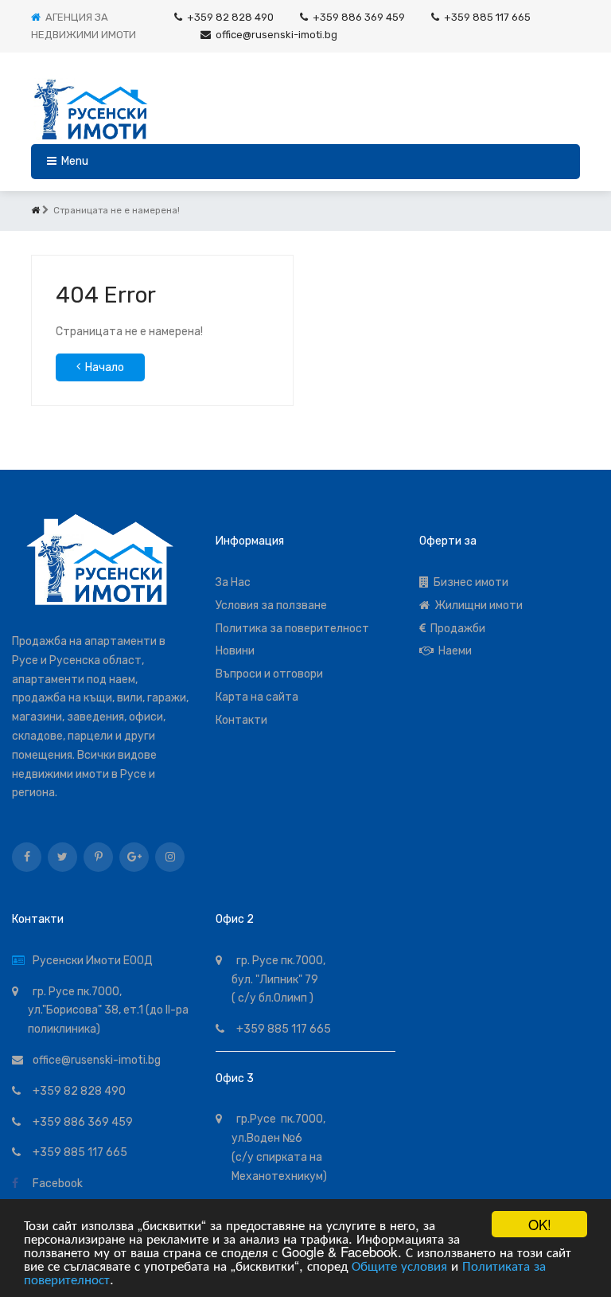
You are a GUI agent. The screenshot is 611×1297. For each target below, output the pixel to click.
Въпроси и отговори (269, 674)
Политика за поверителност (292, 628)
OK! (539, 1224)
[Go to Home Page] (35, 210)
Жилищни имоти (476, 605)
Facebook (55, 1183)
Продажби (455, 628)
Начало (104, 367)
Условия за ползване (271, 605)
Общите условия (399, 1265)
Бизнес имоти (468, 582)
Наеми (453, 651)
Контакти (241, 720)
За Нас (233, 582)
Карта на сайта (257, 697)
